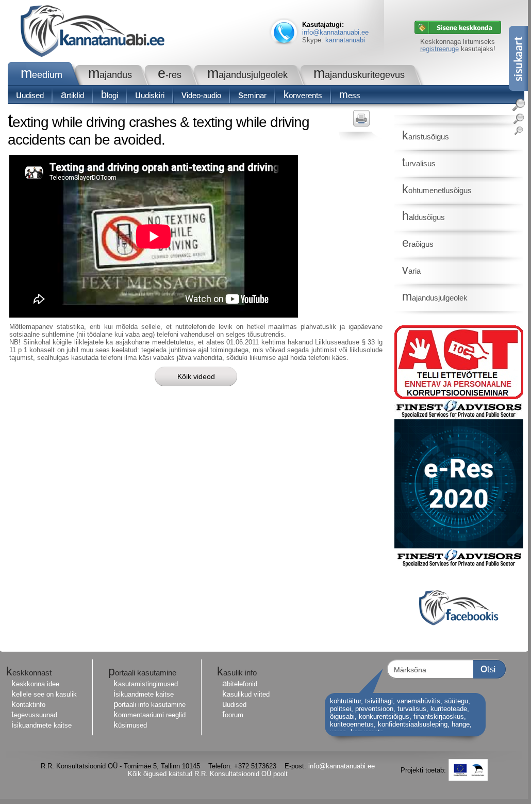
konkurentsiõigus (384, 716)
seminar (252, 95)
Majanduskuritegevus (359, 75)
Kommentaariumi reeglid (149, 715)
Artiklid (72, 95)
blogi (109, 95)
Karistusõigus (425, 136)
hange (461, 724)
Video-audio (201, 95)
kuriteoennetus (352, 724)
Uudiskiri (149, 95)
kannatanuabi (345, 40)
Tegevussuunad (34, 715)
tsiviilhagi (379, 701)
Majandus (110, 75)
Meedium (41, 75)
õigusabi (342, 716)
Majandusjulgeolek (247, 75)
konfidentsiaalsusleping (412, 724)
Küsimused (130, 725)
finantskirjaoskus (438, 716)
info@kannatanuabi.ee (335, 32)
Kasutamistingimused (145, 684)
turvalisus (411, 709)
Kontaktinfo (28, 704)
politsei (340, 709)
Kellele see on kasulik (44, 694)
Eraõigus (418, 244)
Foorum (232, 715)
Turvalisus (419, 163)
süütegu (456, 701)
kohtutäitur (345, 701)
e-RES (169, 75)
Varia (411, 270)
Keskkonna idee (35, 684)
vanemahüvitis (418, 701)
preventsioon (374, 709)
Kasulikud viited (246, 694)
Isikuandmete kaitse (41, 725)
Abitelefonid (239, 684)
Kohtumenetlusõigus (437, 190)
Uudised (30, 95)
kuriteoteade (448, 709)
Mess (349, 95)
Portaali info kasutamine (149, 704)
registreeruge (439, 49)
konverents (303, 95)
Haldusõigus (423, 217)
